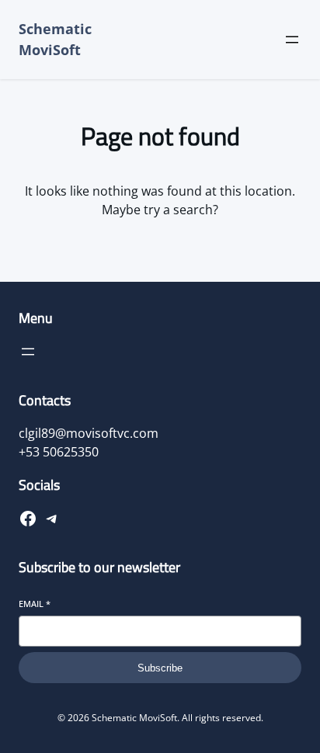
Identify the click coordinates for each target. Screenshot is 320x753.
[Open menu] (292, 39)
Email (34, 603)
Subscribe (160, 668)
